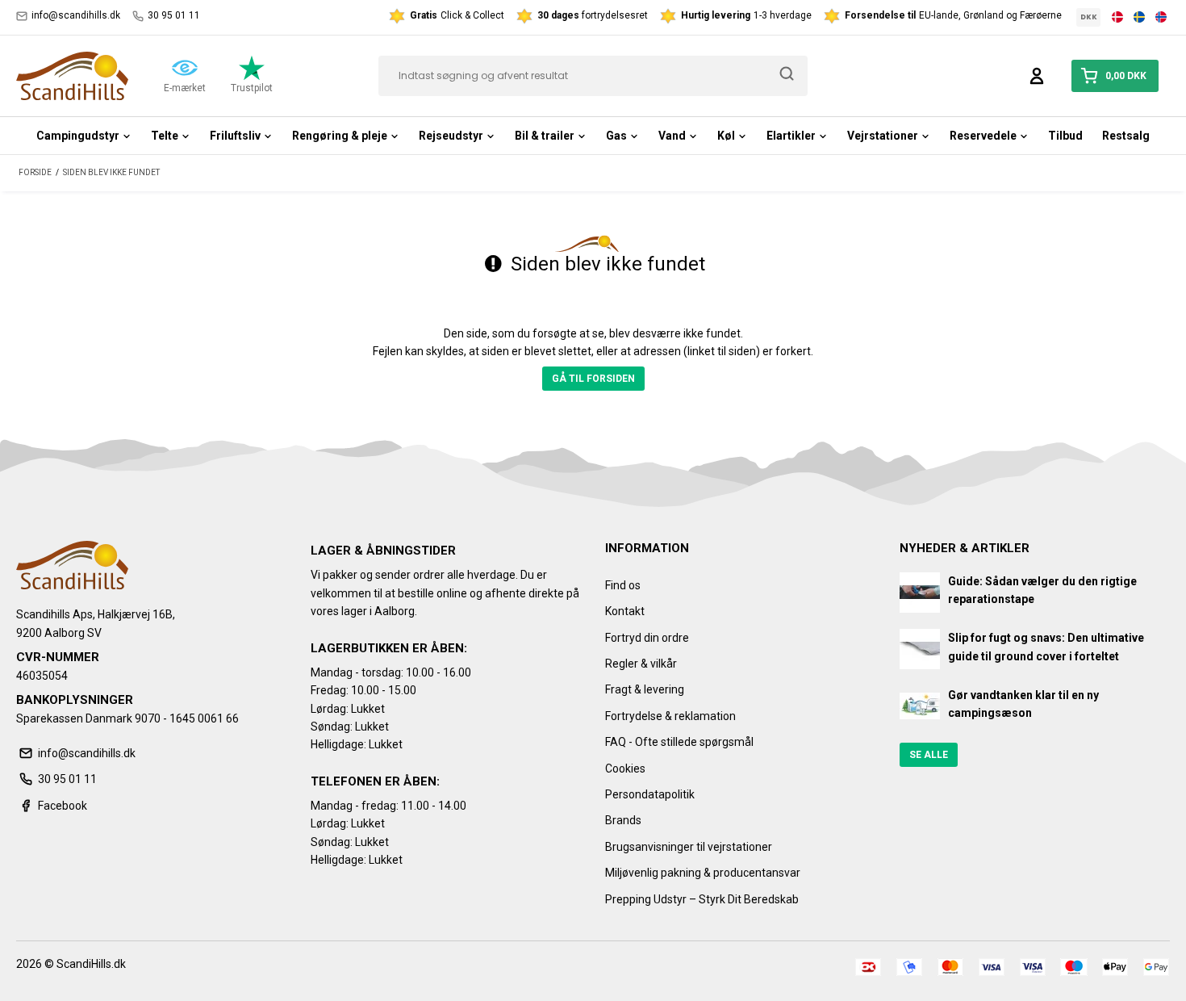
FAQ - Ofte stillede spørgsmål (679, 741)
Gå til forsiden (593, 378)
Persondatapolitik (650, 794)
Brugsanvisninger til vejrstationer (688, 846)
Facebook (62, 805)
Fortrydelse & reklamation (670, 716)
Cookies (625, 768)
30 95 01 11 (174, 15)
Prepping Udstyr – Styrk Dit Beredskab (702, 899)
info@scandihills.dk (75, 15)
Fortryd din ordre (647, 637)
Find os (623, 585)
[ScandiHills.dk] (72, 76)
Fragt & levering (644, 689)
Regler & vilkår (641, 663)
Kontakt (625, 611)
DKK (1088, 17)
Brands (623, 820)
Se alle (928, 754)
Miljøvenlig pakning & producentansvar (702, 872)
